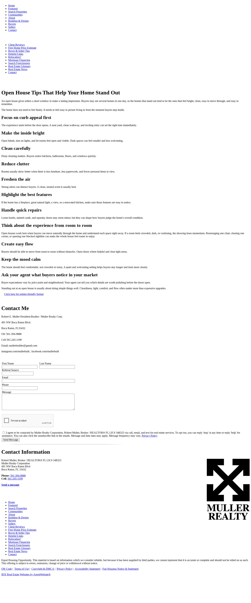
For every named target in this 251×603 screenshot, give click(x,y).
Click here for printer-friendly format (24, 294)
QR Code (6, 568)
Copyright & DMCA (42, 568)
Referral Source (10, 370)
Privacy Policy (149, 435)
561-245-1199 (15, 478)
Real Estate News (17, 69)
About (11, 514)
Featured (13, 8)
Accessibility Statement (87, 568)
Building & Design (18, 517)
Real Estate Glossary (19, 66)
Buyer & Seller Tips (19, 532)
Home (11, 5)
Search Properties (17, 508)
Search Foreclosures (19, 545)
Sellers (11, 523)
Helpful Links (15, 535)
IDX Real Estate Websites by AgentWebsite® (26, 574)
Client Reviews (16, 526)
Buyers (12, 520)
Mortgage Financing (19, 542)
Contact (12, 72)
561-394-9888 (18, 475)
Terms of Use (21, 568)
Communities (15, 511)
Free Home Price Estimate (22, 529)
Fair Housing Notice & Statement (120, 568)
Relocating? (14, 539)
